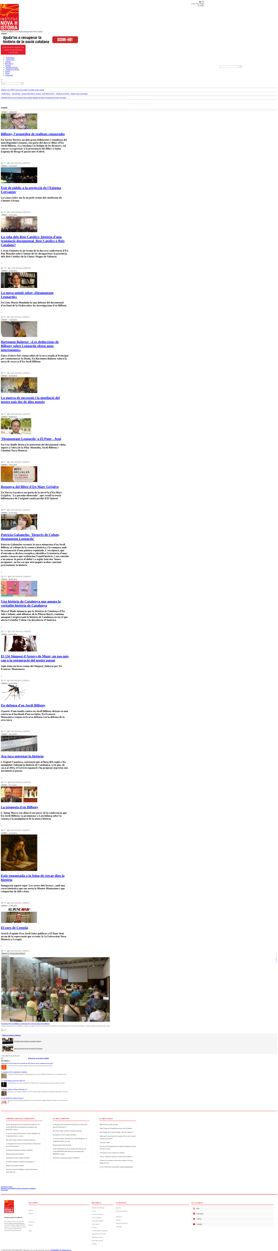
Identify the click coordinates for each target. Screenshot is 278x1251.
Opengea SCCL (66, 1250)
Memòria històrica (97, 1237)
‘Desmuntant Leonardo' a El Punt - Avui (31, 439)
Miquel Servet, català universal (109, 1124)
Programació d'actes (52, 98)
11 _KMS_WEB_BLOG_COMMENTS (19, 163)
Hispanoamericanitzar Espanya (15, 1154)
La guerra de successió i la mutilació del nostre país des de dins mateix (30, 400)
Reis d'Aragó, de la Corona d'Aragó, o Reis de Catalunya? (116, 1132)
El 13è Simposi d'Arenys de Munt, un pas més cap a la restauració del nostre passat (35, 658)
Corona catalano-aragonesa (100, 1230)
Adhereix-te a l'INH (8, 90)
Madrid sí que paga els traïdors (15, 1165)
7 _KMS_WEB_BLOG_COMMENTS (19, 317)
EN (202, 2)
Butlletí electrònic (39, 98)
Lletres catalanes (97, 1217)
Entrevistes (31, 1222)
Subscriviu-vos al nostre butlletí (38, 1058)
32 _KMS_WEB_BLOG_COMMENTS (20, 631)
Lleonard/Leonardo (97, 1221)
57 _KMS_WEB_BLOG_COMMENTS (19, 510)
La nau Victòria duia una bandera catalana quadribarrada (116, 1167)
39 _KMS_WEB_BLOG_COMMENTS (20, 782)
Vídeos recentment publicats (11, 1035)
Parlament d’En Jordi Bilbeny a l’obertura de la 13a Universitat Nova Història (25, 1024)
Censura (94, 1227)
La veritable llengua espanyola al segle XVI (13, 1081)
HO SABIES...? (5, 1061)
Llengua (94, 1244)
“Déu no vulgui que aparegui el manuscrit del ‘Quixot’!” (116, 1156)
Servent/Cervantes (97, 1214)
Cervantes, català (105, 1142)
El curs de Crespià (14, 928)
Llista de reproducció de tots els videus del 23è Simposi (28, 1048)
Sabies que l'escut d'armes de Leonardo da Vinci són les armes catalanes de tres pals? (27, 1063)
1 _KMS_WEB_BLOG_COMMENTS (19, 462)
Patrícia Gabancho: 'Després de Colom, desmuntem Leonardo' (30, 537)
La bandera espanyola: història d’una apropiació (20, 1161)
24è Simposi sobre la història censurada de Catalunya (27, 1041)
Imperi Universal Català (99, 1234)
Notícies (30, 1213)
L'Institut (4, 98)
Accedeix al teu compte (36, 90)
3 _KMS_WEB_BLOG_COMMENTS (19, 680)
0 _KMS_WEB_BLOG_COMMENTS (19, 903)
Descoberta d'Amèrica (98, 1208)
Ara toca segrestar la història (22, 756)
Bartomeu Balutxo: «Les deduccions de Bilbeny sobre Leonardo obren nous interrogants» (30, 346)
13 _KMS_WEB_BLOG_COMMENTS (19, 414)
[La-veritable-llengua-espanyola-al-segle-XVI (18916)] (4, 1083)
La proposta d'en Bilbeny (19, 807)
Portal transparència (122, 1211)
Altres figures (96, 1224)
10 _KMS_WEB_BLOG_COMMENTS (19, 212)
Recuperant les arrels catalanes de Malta (18, 1158)
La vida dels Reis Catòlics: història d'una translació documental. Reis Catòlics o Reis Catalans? (33, 241)
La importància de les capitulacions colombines (14, 1072)
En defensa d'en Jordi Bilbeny (23, 705)
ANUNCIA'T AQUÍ (6, 1187)
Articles (30, 1210)
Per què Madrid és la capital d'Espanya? (12, 1098)
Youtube (199, 1224)
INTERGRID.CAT (55, 1250)
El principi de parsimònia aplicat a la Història (19, 1150)
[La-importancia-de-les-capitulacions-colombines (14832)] (4, 1074)
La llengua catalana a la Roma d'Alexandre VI (14, 1089)
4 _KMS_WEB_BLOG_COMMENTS (19, 830)
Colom (94, 1211)
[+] (51, 1065)
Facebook (199, 1214)
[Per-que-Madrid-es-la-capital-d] (4, 1100)
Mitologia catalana (97, 1240)
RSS (197, 1208)
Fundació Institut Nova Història (13, 1217)
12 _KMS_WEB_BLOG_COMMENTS (19, 731)
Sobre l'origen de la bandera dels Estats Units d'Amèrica (116, 1128)
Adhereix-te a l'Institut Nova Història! (13, 953)
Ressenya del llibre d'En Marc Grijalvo (30, 487)
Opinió (30, 1225)
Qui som (118, 1208)
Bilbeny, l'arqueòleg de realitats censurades (33, 134)
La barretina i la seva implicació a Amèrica (112, 1153)
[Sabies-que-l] (4, 1065)
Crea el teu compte (197, 4)
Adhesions (119, 1217)
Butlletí (118, 1220)
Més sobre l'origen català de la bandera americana (20, 1140)
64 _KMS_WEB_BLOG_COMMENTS (20, 576)
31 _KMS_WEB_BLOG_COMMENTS (19, 373)
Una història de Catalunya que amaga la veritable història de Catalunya (31, 603)
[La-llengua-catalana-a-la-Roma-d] (4, 1091)
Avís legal (62, 98)
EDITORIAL (5, 956)
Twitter (199, 1219)
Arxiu (30, 1231)
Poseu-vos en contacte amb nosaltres (19, 98)
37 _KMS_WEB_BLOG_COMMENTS (20, 268)
